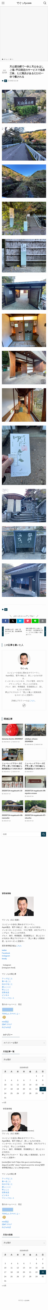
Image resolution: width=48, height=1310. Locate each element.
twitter (4, 950)
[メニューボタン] (3, 3)
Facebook (6, 953)
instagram (6, 956)
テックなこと (7, 979)
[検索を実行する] (43, 834)
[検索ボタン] (45, 3)
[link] (24, 705)
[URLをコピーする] (42, 621)
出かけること (7, 984)
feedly (4, 959)
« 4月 (4, 1103)
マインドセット (8, 998)
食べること (6, 981)
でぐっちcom (24, 3)
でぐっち (24, 668)
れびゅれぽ (6, 1027)
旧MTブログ (7, 1024)
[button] (5, 621)
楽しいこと (6, 987)
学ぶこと (5, 990)
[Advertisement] (24, 33)
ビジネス (5, 995)
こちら (32, 701)
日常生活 (5, 992)
